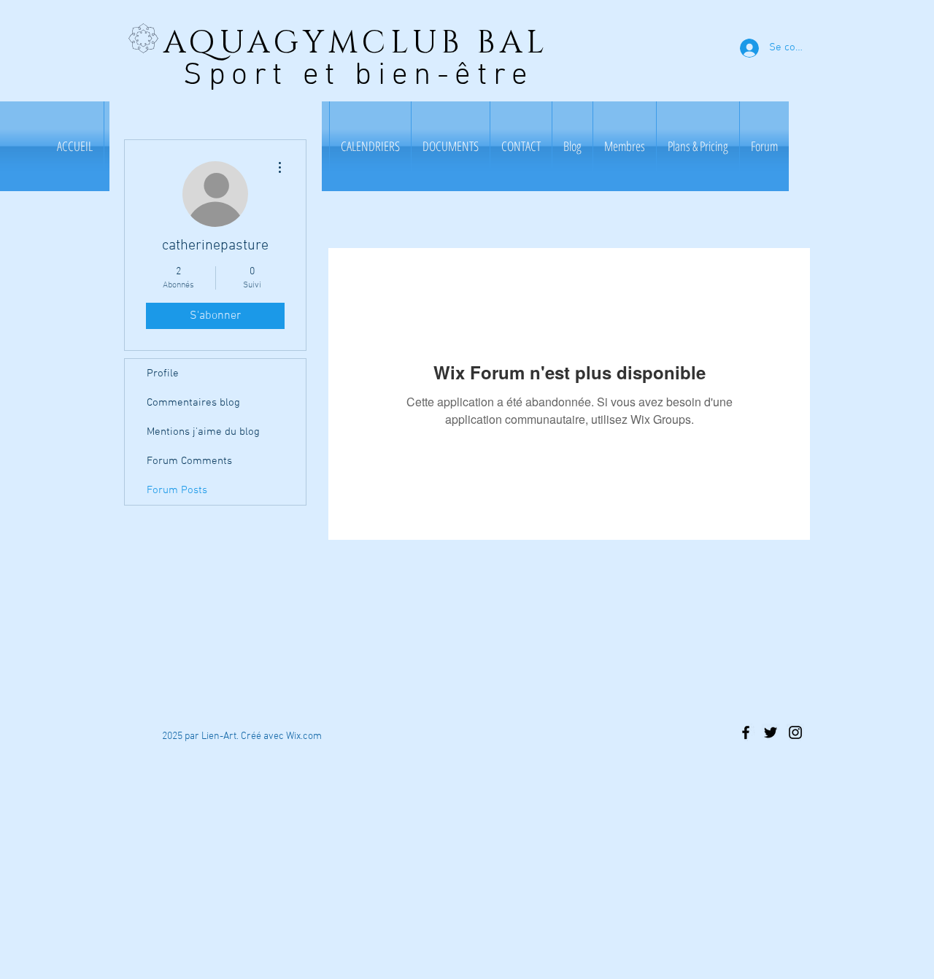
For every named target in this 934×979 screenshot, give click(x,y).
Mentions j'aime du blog (203, 431)
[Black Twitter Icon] (770, 732)
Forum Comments (189, 461)
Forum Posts (177, 490)
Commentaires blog (193, 402)
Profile (163, 373)
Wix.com (304, 736)
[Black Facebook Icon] (745, 732)
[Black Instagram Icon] (795, 732)
